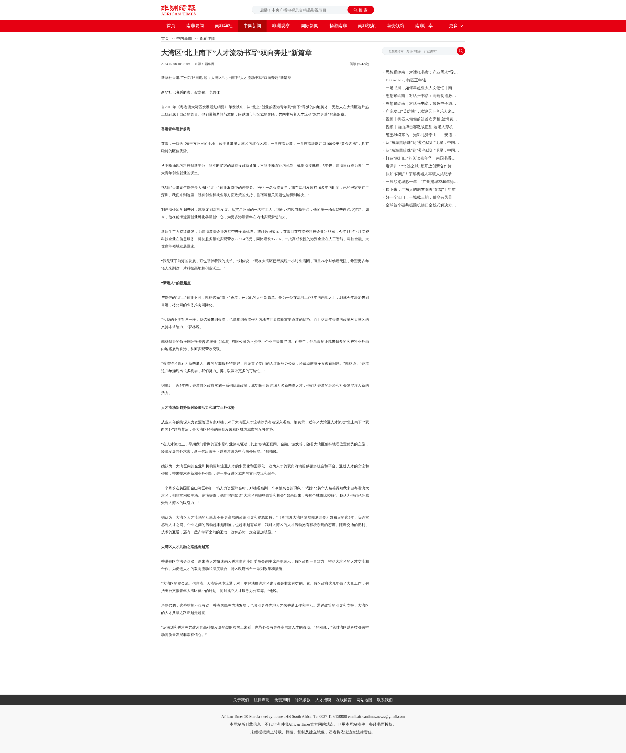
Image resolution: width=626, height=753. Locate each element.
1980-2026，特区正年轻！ (408, 80)
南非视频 (367, 25)
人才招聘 (323, 700)
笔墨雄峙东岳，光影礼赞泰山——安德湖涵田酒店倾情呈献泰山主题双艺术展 (422, 135)
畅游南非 (338, 25)
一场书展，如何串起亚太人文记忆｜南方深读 (422, 88)
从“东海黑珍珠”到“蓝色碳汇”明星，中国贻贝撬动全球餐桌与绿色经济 (422, 142)
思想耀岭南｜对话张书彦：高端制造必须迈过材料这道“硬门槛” (422, 96)
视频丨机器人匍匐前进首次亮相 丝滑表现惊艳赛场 (422, 119)
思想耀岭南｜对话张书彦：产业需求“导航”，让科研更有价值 (422, 72)
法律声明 (261, 700)
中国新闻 (252, 25)
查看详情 (207, 38)
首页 (171, 25)
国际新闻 (309, 25)
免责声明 (282, 700)
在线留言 (344, 700)
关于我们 (241, 700)
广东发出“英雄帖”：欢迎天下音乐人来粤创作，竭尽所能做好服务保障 (422, 111)
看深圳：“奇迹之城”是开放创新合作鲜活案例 (422, 166)
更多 (453, 25)
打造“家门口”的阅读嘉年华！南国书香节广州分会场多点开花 (422, 158)
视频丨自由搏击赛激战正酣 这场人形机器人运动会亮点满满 (422, 127)
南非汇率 (424, 25)
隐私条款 (303, 700)
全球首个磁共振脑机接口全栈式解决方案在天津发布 (422, 205)
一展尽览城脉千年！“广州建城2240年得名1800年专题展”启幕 (422, 182)
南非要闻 (195, 25)
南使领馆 (395, 25)
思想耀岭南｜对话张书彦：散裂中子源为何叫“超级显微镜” (422, 103)
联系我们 (385, 700)
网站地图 (364, 700)
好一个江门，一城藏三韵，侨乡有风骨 (419, 197)
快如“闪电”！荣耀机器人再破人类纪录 (419, 174)
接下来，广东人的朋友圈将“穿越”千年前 (421, 189)
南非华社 (224, 25)
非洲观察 (281, 25)
